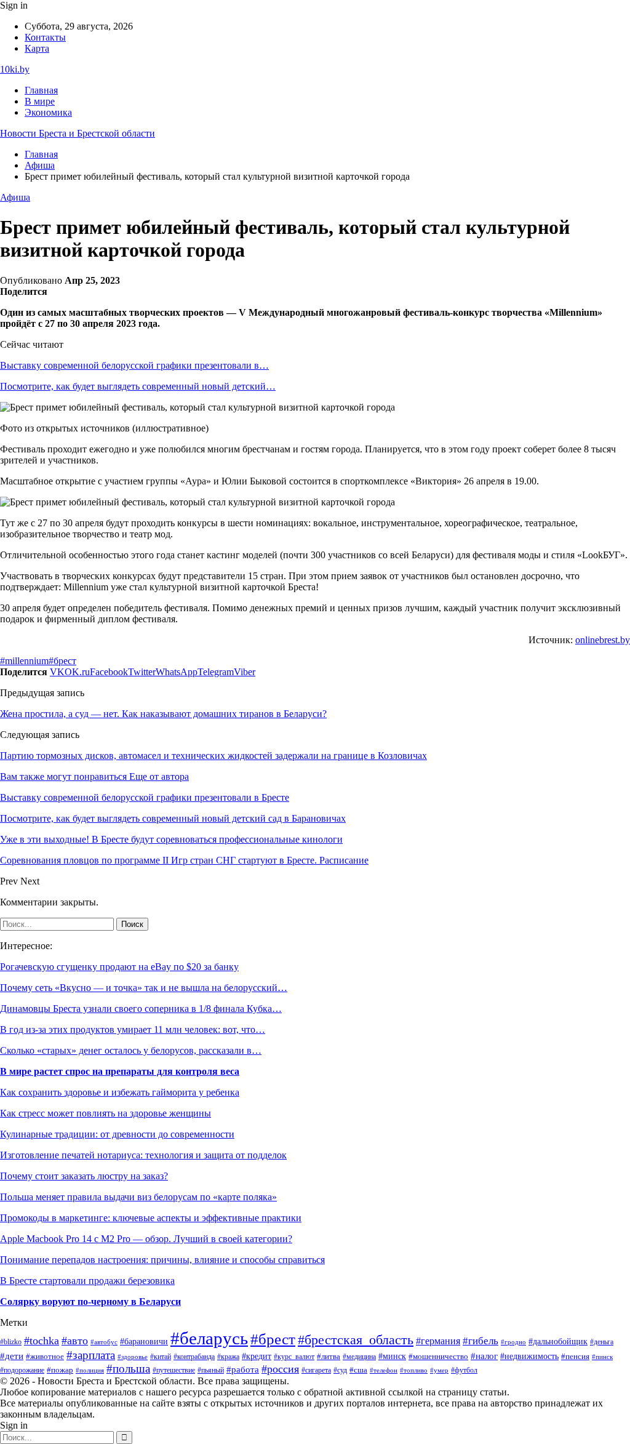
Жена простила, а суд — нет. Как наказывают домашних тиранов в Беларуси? (163, 713)
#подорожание (22, 1370)
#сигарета (316, 1370)
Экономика (48, 112)
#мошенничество (438, 1356)
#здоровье (133, 1356)
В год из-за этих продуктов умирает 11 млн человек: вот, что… (132, 1029)
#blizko (11, 1342)
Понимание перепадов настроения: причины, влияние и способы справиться (162, 1259)
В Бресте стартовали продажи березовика (87, 1280)
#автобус (104, 1342)
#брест (62, 661)
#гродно (513, 1342)
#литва (328, 1356)
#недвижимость (529, 1356)
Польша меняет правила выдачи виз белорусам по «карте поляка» (138, 1197)
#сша (358, 1369)
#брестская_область (355, 1339)
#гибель (480, 1341)
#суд (340, 1370)
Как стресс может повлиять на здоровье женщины (105, 1113)
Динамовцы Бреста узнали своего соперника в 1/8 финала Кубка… (141, 1008)
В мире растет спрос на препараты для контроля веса (119, 1071)
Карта (37, 48)
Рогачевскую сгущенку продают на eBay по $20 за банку (119, 966)
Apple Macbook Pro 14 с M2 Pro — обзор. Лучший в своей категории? (146, 1238)
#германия (438, 1341)
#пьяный (210, 1370)
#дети (11, 1355)
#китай (160, 1356)
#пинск (602, 1356)
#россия (280, 1369)
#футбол (464, 1370)
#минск (392, 1356)
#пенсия (575, 1356)
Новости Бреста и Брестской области (77, 133)
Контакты (45, 37)
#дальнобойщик (558, 1341)
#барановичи (144, 1341)
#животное (45, 1356)
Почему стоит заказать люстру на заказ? (84, 1176)
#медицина (359, 1357)
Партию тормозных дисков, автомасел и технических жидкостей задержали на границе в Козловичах (213, 755)
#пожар (60, 1370)
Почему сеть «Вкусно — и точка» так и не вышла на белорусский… (143, 987)
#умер (439, 1370)
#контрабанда (194, 1356)
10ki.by (15, 69)
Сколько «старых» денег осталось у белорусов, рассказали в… (130, 1050)
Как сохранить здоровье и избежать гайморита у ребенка (119, 1092)
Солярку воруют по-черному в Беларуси (90, 1301)
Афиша (15, 197)
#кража (228, 1356)
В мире (40, 101)
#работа (242, 1369)
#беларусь (209, 1338)
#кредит (256, 1356)
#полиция (90, 1370)
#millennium (24, 661)
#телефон (383, 1370)
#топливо (414, 1370)
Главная (41, 90)
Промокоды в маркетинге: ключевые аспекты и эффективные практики (150, 1218)
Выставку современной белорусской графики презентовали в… (134, 365)
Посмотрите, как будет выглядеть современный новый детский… (138, 386)
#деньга (601, 1342)
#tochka (41, 1340)
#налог (484, 1356)
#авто (75, 1340)
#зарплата (90, 1355)
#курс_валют (294, 1356)
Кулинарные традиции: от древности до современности (117, 1134)
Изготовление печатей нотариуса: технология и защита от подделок (143, 1155)
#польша (128, 1368)
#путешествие (174, 1370)
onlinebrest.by (602, 640)
